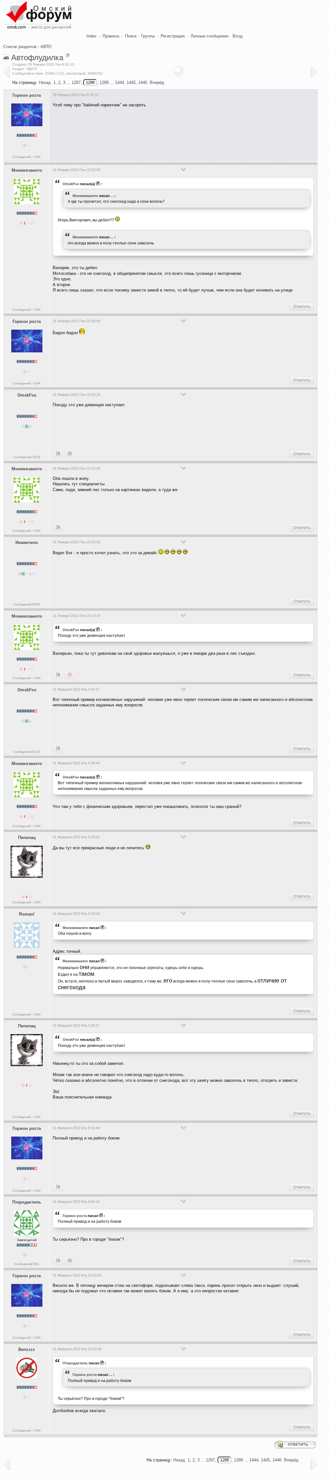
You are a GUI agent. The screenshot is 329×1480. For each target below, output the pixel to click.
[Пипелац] (69, 454)
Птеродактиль (26, 1202)
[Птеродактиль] (58, 1187)
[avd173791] (58, 675)
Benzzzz (26, 1349)
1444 (119, 82)
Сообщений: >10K (27, 157)
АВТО (45, 46)
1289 (104, 82)
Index (91, 36)
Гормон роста (27, 95)
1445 (131, 82)
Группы (148, 36)
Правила (110, 36)
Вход (238, 36)
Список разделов (20, 46)
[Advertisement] (170, 132)
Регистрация (173, 36)
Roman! (26, 914)
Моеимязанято (27, 170)
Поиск (131, 36)
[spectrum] (69, 1261)
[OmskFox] (69, 675)
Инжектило (26, 542)
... (112, 196)
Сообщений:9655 (26, 604)
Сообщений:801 (26, 1264)
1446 (142, 82)
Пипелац (27, 837)
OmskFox (71, 184)
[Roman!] (58, 527)
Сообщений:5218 (26, 457)
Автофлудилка (37, 57)
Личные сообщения (209, 36)
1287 (76, 82)
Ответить (301, 306)
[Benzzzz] (58, 1261)
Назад (45, 82)
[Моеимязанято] (58, 454)
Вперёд (157, 82)
